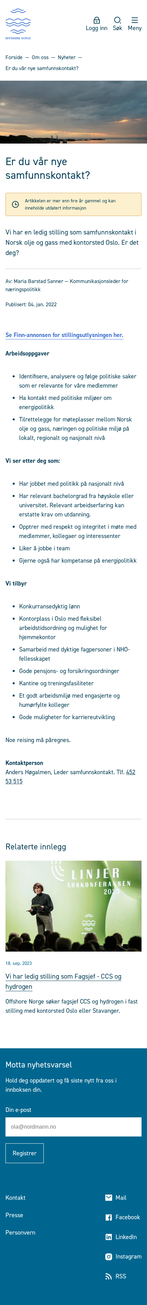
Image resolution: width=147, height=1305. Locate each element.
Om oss (40, 57)
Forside (14, 57)
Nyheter (67, 57)
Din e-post (18, 1110)
